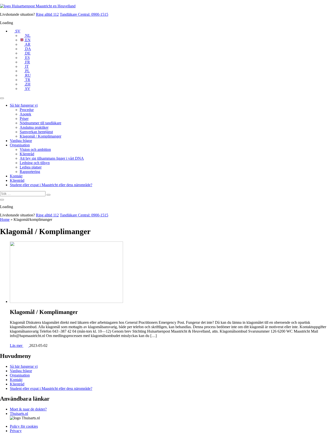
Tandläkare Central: (84, 14)
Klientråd (27, 154)
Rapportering (30, 171)
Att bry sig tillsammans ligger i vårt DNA (52, 158)
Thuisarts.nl (19, 413)
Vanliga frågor (21, 141)
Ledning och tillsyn (35, 163)
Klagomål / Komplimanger (40, 136)
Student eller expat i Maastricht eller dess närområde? (51, 185)
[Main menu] (2, 98)
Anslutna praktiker (34, 127)
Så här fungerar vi (24, 105)
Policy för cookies (24, 426)
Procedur (27, 110)
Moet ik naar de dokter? (28, 409)
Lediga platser (31, 167)
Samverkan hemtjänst (36, 132)
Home (5, 219)
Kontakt (16, 176)
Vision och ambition (35, 149)
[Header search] (2, 199)
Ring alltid (47, 14)
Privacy (16, 431)
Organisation (20, 145)
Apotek (25, 114)
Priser (24, 118)
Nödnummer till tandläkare (40, 123)
